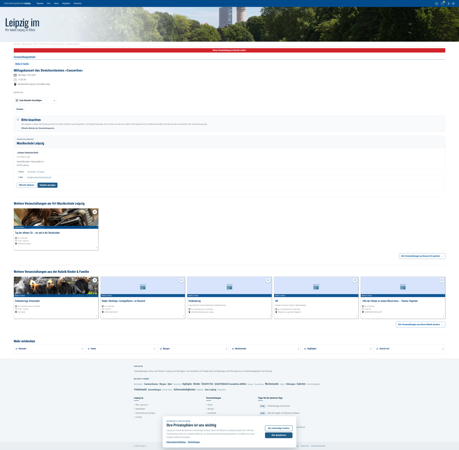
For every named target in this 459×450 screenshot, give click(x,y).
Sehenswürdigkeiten (185, 389)
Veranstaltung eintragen (145, 413)
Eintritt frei (207, 383)
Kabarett (200, 390)
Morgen (162, 384)
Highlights (66, 3)
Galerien (301, 383)
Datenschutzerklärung (176, 442)
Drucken (19, 109)
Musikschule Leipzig (57, 44)
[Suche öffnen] (436, 3)
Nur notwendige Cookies (278, 428)
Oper (170, 384)
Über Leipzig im (141, 405)
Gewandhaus (259, 384)
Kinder (196, 383)
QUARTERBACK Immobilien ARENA (230, 384)
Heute (56, 3)
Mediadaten (140, 409)
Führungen (290, 384)
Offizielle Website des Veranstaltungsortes (37, 128)
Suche (35, 44)
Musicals (177, 384)
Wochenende (272, 383)
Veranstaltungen (26, 44)
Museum (250, 384)
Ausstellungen (154, 389)
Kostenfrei (212, 413)
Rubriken (40, 3)
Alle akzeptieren (279, 435)
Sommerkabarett (313, 384)
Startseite (17, 44)
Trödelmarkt (140, 389)
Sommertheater (151, 384)
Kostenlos (77, 3)
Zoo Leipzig (210, 389)
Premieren (222, 390)
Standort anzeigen (47, 185)
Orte (48, 3)
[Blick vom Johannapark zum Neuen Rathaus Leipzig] (229, 24)
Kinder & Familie (44, 44)
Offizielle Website (26, 185)
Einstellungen (194, 442)
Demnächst (138, 384)
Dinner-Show (167, 390)
